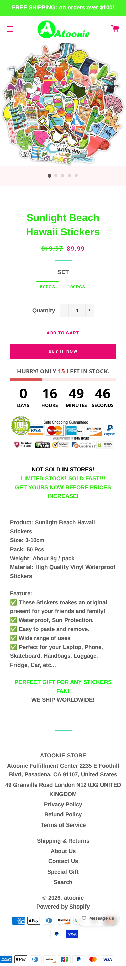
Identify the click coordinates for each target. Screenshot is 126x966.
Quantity (43, 310)
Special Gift (63, 872)
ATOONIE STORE (63, 755)
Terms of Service (63, 825)
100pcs (77, 286)
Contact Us (63, 861)
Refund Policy (63, 814)
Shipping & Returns (63, 841)
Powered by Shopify (63, 906)
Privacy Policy (63, 804)
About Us (63, 851)
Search (63, 882)
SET (63, 272)
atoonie (74, 898)
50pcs (47, 286)
